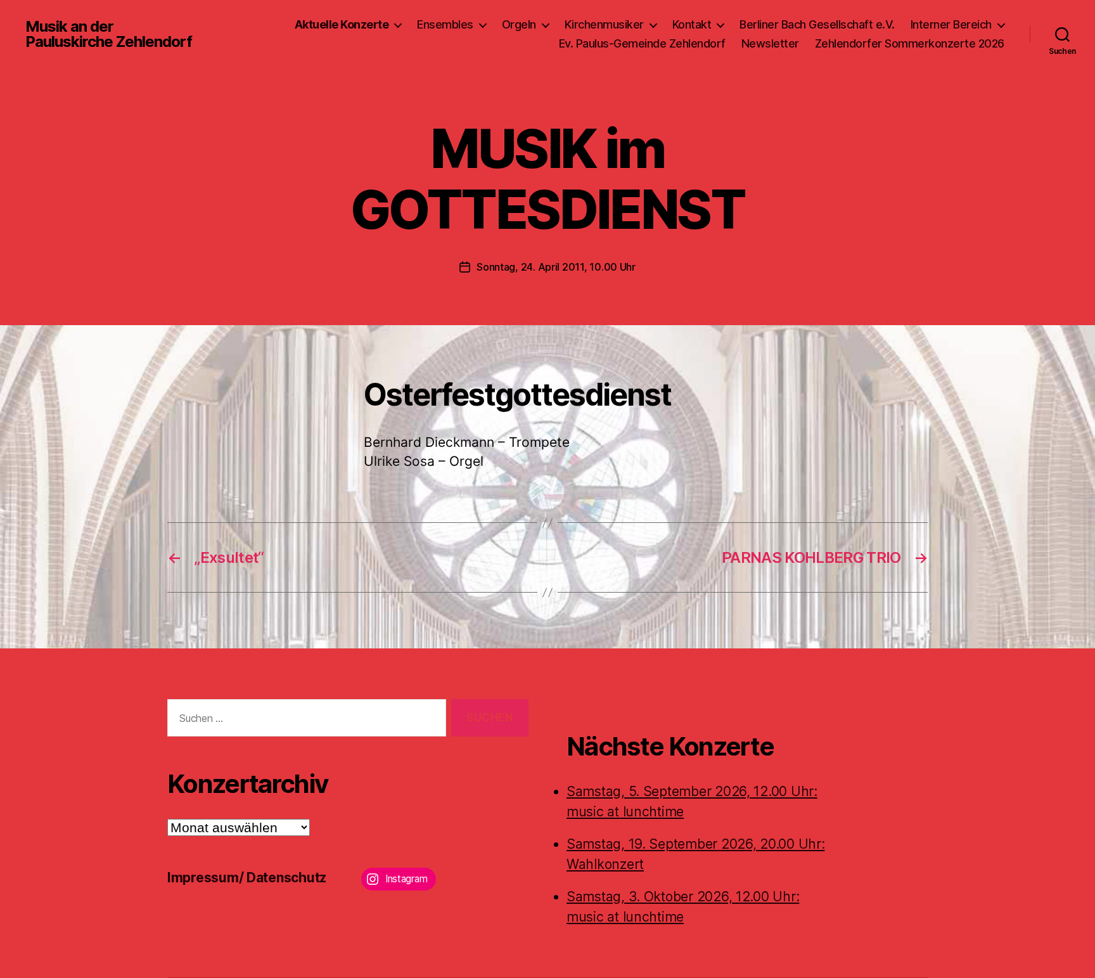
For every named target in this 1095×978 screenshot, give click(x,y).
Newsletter (770, 43)
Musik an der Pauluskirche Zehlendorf (108, 34)
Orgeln (519, 24)
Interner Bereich (951, 24)
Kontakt (692, 24)
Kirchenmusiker (604, 24)
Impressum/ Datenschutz (246, 877)
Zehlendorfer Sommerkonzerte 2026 (909, 43)
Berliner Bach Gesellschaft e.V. (817, 24)
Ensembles (445, 24)
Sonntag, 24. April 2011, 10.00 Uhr (556, 267)
